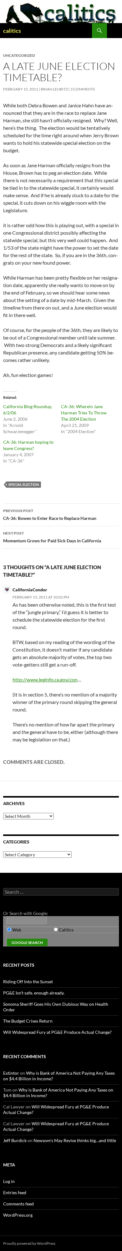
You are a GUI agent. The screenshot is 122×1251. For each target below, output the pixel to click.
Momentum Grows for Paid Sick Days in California (52, 537)
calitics (12, 30)
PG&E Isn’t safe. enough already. (33, 992)
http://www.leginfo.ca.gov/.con (45, 679)
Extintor (11, 1073)
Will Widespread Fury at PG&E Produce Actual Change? (57, 1032)
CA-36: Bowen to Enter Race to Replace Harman (49, 514)
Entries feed (14, 1192)
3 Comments (82, 89)
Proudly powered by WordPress (29, 1243)
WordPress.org (18, 1215)
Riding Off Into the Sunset (28, 981)
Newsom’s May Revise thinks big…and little (74, 1140)
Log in (9, 1181)
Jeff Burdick (15, 1140)
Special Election (23, 484)
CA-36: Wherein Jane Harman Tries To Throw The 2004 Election (84, 413)
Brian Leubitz (54, 89)
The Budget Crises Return (28, 1021)
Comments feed (18, 1203)
